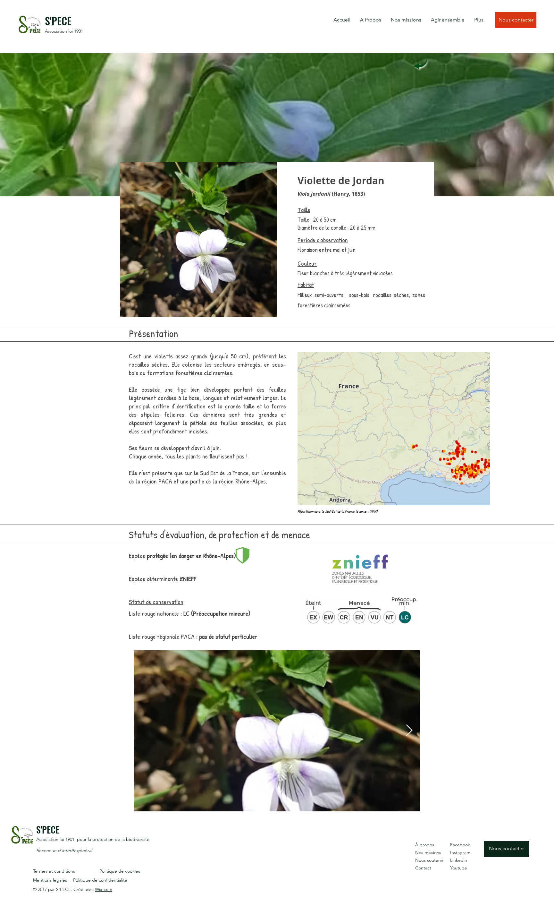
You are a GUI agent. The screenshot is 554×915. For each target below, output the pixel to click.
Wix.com (103, 889)
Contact (423, 868)
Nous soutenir (429, 860)
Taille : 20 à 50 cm (317, 220)
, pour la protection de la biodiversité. (112, 839)
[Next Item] (409, 730)
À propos (424, 845)
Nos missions (428, 852)
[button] (370, 20)
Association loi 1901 (64, 31)
